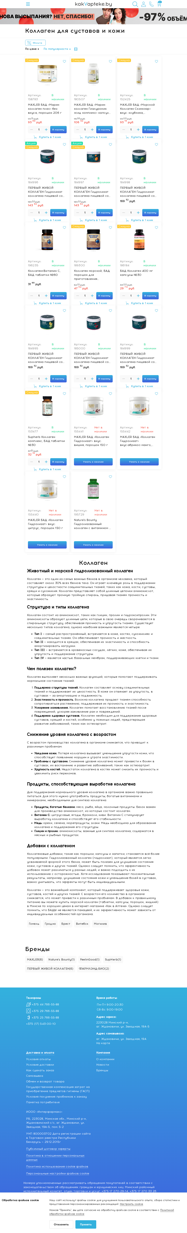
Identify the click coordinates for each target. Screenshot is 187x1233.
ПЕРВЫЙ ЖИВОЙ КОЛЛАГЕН (50, 968)
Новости (102, 1064)
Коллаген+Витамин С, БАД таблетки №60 (44, 273)
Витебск (82, 923)
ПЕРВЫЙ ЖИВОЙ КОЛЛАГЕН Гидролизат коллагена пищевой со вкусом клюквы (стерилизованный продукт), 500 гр (45, 192)
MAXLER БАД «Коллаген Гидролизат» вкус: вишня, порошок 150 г (91, 441)
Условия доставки (40, 1064)
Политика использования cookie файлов (57, 1166)
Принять (86, 1224)
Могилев (100, 923)
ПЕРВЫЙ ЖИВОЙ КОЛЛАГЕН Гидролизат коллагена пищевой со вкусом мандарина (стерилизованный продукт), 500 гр (91, 192)
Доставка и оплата (40, 1052)
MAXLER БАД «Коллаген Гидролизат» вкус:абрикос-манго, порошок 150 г (137, 441)
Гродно (50, 923)
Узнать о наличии (93, 462)
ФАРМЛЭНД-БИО (94, 968)
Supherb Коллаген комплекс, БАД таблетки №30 (46, 441)
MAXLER (35, 959)
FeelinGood (90, 959)
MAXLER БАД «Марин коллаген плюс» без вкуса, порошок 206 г (45, 108)
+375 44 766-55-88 (45, 1004)
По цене (31, 49)
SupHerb (113, 959)
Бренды (102, 1070)
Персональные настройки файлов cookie (57, 1173)
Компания (103, 1052)
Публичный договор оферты (48, 1148)
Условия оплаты (38, 1059)
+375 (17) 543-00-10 (41, 1023)
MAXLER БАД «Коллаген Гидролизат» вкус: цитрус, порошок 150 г (45, 524)
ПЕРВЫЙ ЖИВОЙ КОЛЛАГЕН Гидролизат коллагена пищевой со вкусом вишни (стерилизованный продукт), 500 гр (137, 358)
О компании (105, 1059)
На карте (103, 1043)
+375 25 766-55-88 (45, 1017)
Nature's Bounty (61, 959)
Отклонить (61, 1224)
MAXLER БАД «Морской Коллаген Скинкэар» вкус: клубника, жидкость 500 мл (137, 109)
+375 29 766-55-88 (45, 1011)
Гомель (34, 923)
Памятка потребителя (43, 1102)
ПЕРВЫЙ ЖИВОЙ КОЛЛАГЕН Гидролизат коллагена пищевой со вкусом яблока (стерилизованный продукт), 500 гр (137, 192)
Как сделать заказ (40, 1070)
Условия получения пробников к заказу (56, 1096)
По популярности (56, 49)
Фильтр (38, 43)
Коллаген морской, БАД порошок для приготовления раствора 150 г (92, 275)
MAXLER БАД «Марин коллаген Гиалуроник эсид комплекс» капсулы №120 (92, 109)
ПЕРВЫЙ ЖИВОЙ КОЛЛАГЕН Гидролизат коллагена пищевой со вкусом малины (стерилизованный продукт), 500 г (91, 358)
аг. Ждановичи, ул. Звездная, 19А (121, 1039)
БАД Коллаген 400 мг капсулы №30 (136, 273)
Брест (65, 923)
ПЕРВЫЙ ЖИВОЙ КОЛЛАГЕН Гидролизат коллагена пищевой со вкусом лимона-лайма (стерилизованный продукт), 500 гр (45, 358)
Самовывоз (34, 1075)
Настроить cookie (131, 1204)
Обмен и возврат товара (45, 1081)
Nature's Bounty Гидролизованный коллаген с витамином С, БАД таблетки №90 (93, 524)
